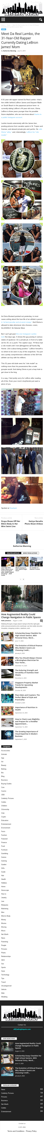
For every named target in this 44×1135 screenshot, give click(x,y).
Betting (3, 769)
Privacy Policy (31, 1131)
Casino (3, 791)
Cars (3, 787)
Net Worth (4, 934)
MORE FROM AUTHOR (30, 553)
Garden (3, 864)
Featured (4, 839)
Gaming (4, 861)
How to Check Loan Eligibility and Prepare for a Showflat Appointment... (27, 721)
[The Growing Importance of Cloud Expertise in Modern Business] (7, 735)
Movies (3, 923)
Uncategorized (6, 986)
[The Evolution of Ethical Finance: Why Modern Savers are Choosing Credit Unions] (7, 649)
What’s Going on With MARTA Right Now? (21, 569)
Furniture (4, 850)
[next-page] (23, 579)
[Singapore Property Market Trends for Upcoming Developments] (7, 686)
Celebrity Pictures (7, 798)
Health (3, 879)
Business (4, 780)
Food (3, 846)
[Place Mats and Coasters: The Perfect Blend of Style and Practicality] (7, 698)
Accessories (5, 751)
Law (2, 901)
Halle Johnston (6, 620)
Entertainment (6, 824)
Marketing (4, 909)
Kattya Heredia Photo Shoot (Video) (34, 522)
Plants (3, 953)
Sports (3, 967)
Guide (3, 872)
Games (3, 857)
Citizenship (5, 809)
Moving (3, 927)
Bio (2, 773)
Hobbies (4, 883)
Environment (5, 828)
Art (2, 762)
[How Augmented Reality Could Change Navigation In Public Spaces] (22, 598)
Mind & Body (5, 916)
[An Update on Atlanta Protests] (36, 562)
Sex (2, 964)
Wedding (4, 997)
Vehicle (3, 989)
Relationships (6, 956)
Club (2, 813)
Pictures (4, 949)
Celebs (3, 802)
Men (2, 912)
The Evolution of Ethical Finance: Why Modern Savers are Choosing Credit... (28, 647)
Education (4, 820)
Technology (5, 975)
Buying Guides (6, 784)
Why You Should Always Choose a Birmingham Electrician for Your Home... (28, 660)
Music (3, 931)
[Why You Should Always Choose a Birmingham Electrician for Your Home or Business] (7, 661)
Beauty (3, 765)
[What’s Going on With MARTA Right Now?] (22, 562)
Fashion (4, 835)
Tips (2, 978)
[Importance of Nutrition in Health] (7, 710)
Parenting (4, 942)
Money (3, 920)
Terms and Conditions (15, 1131)
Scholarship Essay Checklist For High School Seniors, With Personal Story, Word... (28, 635)
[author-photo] (22, 538)
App (2, 758)
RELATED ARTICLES (13, 553)
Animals (4, 754)
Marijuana (4, 905)
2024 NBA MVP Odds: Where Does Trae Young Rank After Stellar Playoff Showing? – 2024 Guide (7, 571)
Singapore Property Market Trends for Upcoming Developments (26, 684)
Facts (3, 831)
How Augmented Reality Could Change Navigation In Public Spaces (21, 616)
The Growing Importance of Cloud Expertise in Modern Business (26, 733)
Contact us (22, 1123)
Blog (2, 776)
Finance (4, 842)
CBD (3, 795)
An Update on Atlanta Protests (35, 568)
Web (2, 993)
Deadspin (13, 508)
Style (3, 971)
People (3, 945)
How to (3, 894)
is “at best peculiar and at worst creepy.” (16, 322)
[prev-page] (20, 579)
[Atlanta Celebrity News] (22, 8)
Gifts (3, 868)
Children (4, 806)
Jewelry (4, 897)
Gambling (4, 853)
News (8, 25)
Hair (2, 875)
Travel (3, 982)
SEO (3, 960)
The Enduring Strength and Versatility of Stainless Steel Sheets (26, 672)
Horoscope (5, 890)
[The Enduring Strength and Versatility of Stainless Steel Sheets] (7, 673)
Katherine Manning (9, 51)
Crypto (3, 817)
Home (3, 25)
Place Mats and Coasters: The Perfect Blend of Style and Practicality (27, 697)
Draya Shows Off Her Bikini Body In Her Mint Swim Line (10, 524)
